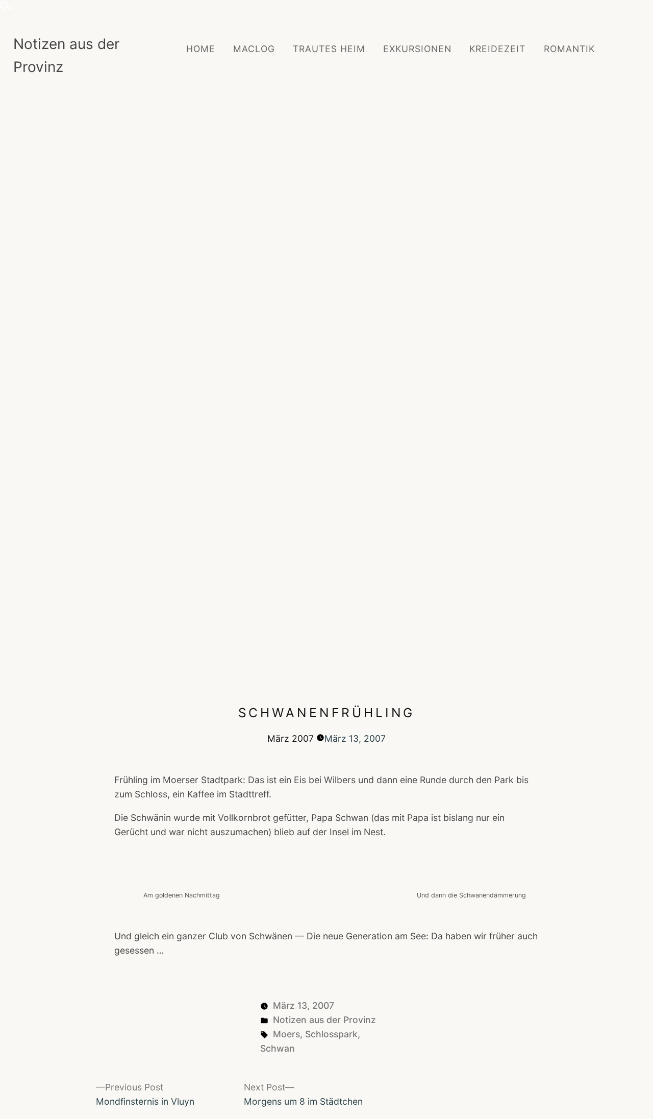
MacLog (254, 48)
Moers (286, 1034)
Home (200, 48)
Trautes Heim (329, 48)
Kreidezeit (497, 48)
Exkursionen (417, 48)
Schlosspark (331, 1034)
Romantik (569, 48)
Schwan (277, 1048)
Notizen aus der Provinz (324, 1019)
